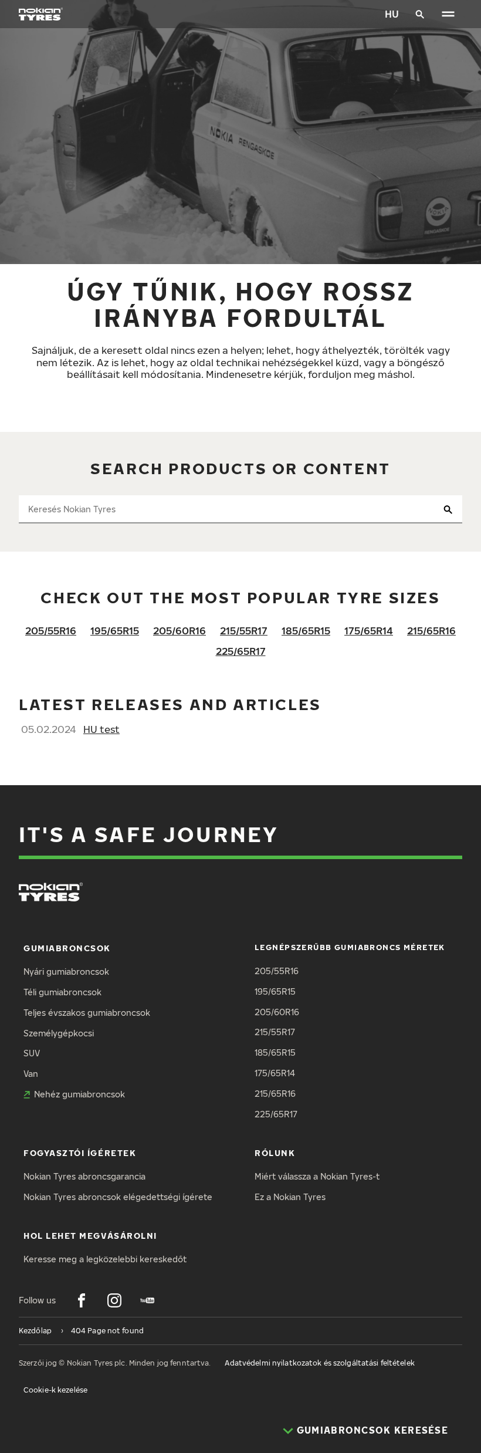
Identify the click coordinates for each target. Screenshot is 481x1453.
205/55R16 (50, 630)
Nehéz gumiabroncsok (79, 1094)
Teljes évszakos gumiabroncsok (86, 1013)
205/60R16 (179, 630)
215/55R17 (243, 630)
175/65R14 (368, 630)
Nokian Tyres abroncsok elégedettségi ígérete (117, 1197)
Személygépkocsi (58, 1033)
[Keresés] (420, 14)
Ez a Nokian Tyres (290, 1197)
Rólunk (275, 1153)
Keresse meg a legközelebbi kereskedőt (105, 1259)
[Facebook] (81, 1300)
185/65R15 (306, 630)
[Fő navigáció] (448, 14)
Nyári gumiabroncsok (66, 971)
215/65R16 (431, 630)
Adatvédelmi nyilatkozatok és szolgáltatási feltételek (319, 1363)
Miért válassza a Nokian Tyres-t (317, 1176)
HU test (101, 729)
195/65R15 (114, 630)
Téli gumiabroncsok (62, 992)
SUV (31, 1053)
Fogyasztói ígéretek (79, 1153)
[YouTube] (147, 1300)
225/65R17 (241, 651)
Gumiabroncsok (67, 948)
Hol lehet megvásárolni (90, 1236)
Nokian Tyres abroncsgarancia (84, 1176)
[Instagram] (114, 1300)
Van (30, 1074)
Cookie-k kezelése (55, 1390)
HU (392, 14)
